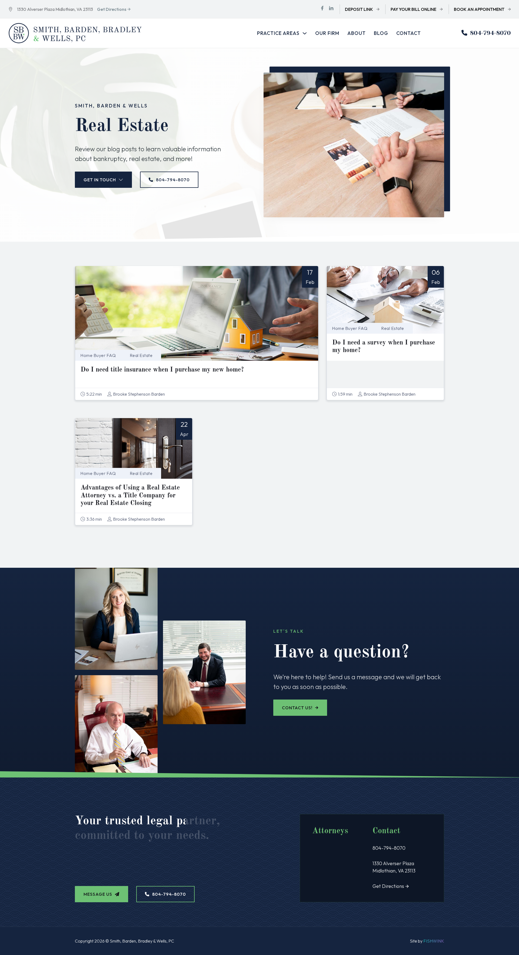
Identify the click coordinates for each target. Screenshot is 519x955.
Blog (381, 33)
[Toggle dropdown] (304, 33)
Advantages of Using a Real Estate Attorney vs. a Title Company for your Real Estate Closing (130, 496)
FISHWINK (433, 941)
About (356, 33)
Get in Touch (100, 179)
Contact (408, 33)
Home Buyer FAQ (98, 355)
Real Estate (141, 355)
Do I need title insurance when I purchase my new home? (162, 370)
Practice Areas (278, 33)
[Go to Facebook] (322, 9)
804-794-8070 (490, 32)
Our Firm (327, 33)
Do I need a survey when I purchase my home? (383, 347)
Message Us (98, 894)
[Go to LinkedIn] (331, 9)
